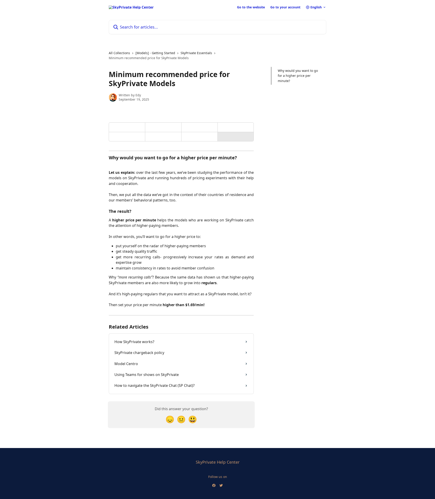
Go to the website (251, 7)
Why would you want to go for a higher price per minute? (298, 75)
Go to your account (285, 7)
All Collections (119, 53)
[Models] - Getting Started (155, 53)
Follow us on (217, 477)
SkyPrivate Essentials (196, 53)
